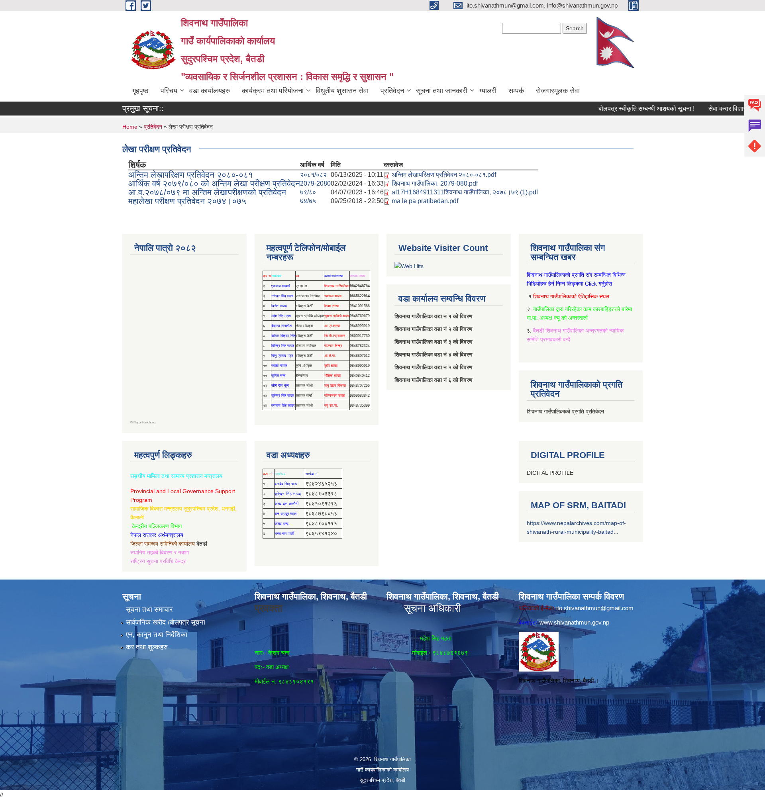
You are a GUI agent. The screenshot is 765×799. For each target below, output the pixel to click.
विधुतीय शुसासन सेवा (342, 91)
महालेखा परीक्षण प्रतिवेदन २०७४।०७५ (187, 201)
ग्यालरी (487, 91)
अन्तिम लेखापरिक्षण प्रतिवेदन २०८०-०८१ (190, 174)
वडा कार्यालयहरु (209, 91)
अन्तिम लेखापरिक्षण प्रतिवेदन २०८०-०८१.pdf (444, 174)
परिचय (169, 91)
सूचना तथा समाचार (149, 609)
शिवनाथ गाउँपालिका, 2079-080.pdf (435, 183)
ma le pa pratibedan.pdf (425, 201)
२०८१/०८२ (313, 174)
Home (129, 126)
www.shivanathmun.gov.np (574, 622)
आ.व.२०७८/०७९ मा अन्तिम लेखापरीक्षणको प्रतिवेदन (207, 192)
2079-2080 (315, 183)
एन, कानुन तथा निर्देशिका (156, 634)
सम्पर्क (516, 91)
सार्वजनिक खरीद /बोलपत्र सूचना (165, 622)
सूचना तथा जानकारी (441, 91)
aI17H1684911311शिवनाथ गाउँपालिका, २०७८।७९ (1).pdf (465, 192)
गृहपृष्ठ (140, 91)
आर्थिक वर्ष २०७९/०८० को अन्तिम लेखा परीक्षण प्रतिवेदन (214, 183)
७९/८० (308, 192)
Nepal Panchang (144, 422)
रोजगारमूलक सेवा (558, 91)
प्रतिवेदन (392, 91)
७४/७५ (308, 201)
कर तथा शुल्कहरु (147, 647)
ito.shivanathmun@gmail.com (595, 608)
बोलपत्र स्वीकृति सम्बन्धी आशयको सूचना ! (627, 108)
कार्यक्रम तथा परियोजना (273, 91)
